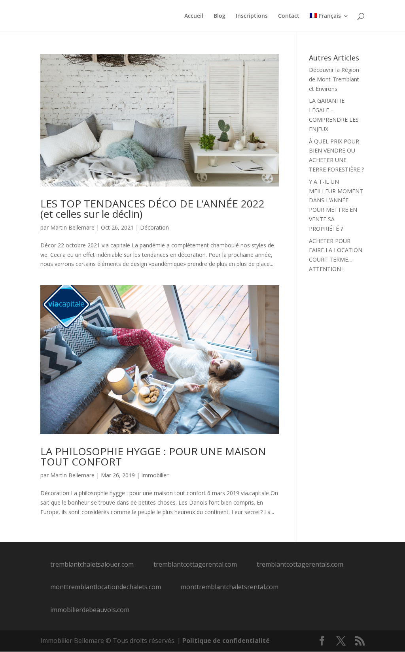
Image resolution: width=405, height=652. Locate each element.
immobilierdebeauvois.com (89, 609)
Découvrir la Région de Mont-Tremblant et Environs (334, 79)
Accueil (193, 16)
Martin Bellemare (72, 227)
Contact (288, 16)
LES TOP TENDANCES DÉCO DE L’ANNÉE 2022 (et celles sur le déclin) (152, 208)
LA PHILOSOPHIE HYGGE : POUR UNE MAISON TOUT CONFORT (153, 456)
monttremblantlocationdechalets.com (105, 586)
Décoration (154, 227)
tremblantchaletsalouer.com (92, 564)
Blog (219, 16)
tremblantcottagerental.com (195, 564)
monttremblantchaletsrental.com (229, 586)
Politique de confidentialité (226, 640)
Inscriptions (252, 16)
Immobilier (154, 475)
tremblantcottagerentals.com (300, 564)
